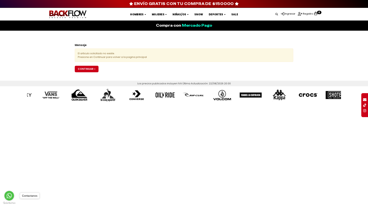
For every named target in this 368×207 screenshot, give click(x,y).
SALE (234, 14)
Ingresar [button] (290, 14)
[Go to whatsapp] (9, 195)
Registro (307, 14)
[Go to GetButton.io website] (9, 203)
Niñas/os (179, 14)
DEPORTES (216, 14)
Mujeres (158, 14)
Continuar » (86, 69)
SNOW (198, 14)
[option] (43, 95)
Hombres (137, 14)
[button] (276, 13)
